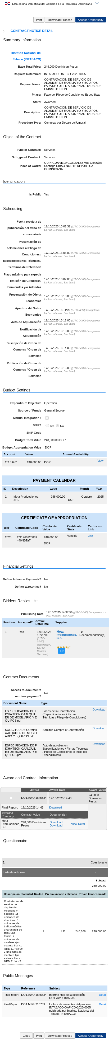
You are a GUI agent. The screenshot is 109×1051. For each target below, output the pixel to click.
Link (90, 535)
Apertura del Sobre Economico (28, 311)
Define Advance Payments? (22, 579)
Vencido (72, 535)
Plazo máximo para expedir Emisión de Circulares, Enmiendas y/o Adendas (22, 281)
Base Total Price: (29, 66)
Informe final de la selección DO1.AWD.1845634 (67, 996)
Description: (32, 112)
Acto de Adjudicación (26, 322)
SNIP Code (33, 432)
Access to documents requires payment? (26, 693)
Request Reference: (27, 74)
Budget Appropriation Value (21, 447)
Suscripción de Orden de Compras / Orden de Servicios (24, 349)
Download (99, 709)
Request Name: (30, 84)
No (62, 426)
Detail (102, 994)
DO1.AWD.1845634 (34, 994)
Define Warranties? (28, 586)
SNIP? (37, 425)
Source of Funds (29, 410)
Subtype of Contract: (26, 157)
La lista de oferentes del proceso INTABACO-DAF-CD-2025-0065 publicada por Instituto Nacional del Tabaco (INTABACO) (71, 1009)
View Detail (78, 823)
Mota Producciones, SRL (67, 634)
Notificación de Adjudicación (30, 332)
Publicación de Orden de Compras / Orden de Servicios (24, 369)
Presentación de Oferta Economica (25, 297)
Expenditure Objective (25, 403)
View (100, 460)
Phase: (36, 94)
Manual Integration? (27, 417)
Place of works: (30, 165)
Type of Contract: (29, 149)
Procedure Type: (30, 122)
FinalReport (11, 994)
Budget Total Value (28, 440)
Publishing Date (32, 613)
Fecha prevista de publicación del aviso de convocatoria (24, 228)
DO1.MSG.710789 (33, 1004)
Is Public (35, 194)
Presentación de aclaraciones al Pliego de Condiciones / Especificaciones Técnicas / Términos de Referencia (22, 254)
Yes (52, 426)
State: (37, 102)
